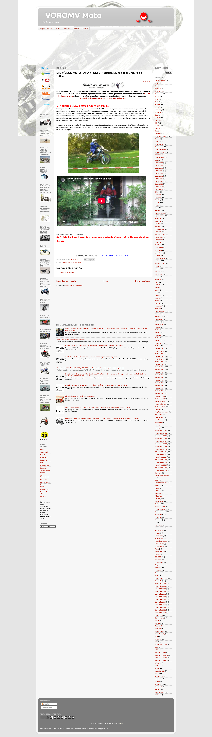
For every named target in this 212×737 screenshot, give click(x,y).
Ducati (157, 202)
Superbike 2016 (160, 594)
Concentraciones (160, 152)
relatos (157, 533)
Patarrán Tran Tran (161, 483)
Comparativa (159, 144)
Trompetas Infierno (161, 644)
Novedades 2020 (161, 449)
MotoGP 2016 (159, 362)
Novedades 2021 (161, 452)
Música (157, 409)
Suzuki (157, 620)
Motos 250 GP (160, 399)
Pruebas (158, 517)
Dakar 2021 (159, 184)
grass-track (159, 253)
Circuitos (158, 133)
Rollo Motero (44, 489)
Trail (156, 636)
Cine (156, 131)
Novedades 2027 (161, 468)
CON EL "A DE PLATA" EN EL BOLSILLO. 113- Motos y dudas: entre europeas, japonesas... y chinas (97, 407)
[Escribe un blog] (87, 260)
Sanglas (157, 554)
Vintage (157, 666)
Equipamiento (159, 216)
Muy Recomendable (161, 412)
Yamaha (157, 689)
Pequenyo (43, 460)
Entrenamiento (160, 213)
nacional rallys (159, 417)
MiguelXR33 (77, 262)
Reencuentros (159, 528)
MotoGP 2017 (159, 364)
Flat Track (158, 232)
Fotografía (158, 237)
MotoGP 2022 (159, 377)
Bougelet (158, 112)
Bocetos (76, 29)
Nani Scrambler (45, 482)
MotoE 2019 (159, 340)
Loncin (157, 290)
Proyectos (158, 514)
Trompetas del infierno (45, 471)
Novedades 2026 (161, 465)
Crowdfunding (159, 155)
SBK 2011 (158, 557)
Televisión (158, 628)
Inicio (105, 281)
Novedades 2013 (161, 430)
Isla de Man (159, 274)
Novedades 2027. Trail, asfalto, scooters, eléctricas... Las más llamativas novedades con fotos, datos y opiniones (102, 418)
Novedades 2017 (161, 441)
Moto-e (157, 327)
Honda (157, 266)
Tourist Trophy (160, 634)
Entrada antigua (142, 281)
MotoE (157, 338)
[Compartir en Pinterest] (94, 260)
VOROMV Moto (71, 15)
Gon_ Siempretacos (45, 476)
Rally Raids (158, 525)
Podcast (158, 504)
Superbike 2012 (160, 583)
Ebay (156, 208)
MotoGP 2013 (159, 354)
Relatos (58, 29)
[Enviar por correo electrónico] (85, 260)
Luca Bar (158, 295)
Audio (157, 102)
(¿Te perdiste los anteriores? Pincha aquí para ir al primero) (103, 98)
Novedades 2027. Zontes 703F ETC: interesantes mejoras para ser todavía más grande (94, 346)
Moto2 (157, 330)
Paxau (42, 449)
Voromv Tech (159, 676)
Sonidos (158, 573)
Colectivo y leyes (160, 136)
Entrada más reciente (66, 281)
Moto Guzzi (159, 324)
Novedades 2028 (161, 470)
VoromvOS (158, 679)
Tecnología (158, 626)
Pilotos (157, 499)
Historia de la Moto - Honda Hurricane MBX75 (80, 396)
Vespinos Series (160, 652)
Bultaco (157, 118)
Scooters (158, 559)
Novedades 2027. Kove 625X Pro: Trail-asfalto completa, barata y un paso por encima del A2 (96, 385)
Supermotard (159, 618)
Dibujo (157, 192)
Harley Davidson (160, 258)
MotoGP (158, 346)
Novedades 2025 (161, 462)
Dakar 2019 (159, 179)
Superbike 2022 (160, 610)
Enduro (70, 262)
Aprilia (157, 96)
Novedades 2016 (161, 438)
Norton (157, 425)
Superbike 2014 (160, 589)
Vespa (157, 650)
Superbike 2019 (160, 602)
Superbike (158, 581)
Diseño (157, 200)
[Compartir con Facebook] (91, 260)
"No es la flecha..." (161, 80)
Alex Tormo (159, 91)
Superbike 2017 (160, 597)
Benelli (157, 104)
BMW (65, 262)
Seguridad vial (160, 565)
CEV (156, 123)
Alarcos (157, 86)
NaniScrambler (160, 420)
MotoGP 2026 (159, 388)
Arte (156, 99)
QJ (156, 522)
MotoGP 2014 (159, 356)
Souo (157, 575)
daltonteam (159, 189)
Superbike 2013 (160, 586)
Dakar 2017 (159, 173)
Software (158, 570)
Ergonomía (158, 218)
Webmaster (159, 684)
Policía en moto (160, 506)
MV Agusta (158, 414)
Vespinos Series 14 (161, 660)
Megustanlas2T (45, 465)
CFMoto (157, 125)
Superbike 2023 (160, 613)
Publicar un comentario (66, 272)
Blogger (120, 723)
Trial (156, 642)
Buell (156, 115)
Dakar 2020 (159, 181)
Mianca (42, 455)
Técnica (67, 29)
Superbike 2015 (160, 591)
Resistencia (159, 536)
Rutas (157, 549)
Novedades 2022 (161, 454)
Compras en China (161, 149)
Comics (157, 141)
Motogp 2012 (159, 351)
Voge (157, 668)
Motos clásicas (160, 401)
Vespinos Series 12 (161, 655)
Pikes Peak (158, 496)
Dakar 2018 (159, 176)
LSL (156, 293)
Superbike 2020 (160, 605)
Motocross (158, 335)
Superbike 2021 (160, 607)
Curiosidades (159, 157)
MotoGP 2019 (159, 369)
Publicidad (158, 520)
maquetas (158, 306)
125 (156, 83)
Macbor (157, 300)
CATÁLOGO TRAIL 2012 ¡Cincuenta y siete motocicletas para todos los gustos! (91, 357)
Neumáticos (159, 422)
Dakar (157, 160)
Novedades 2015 (161, 436)
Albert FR (43, 496)
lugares (157, 298)
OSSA (157, 480)
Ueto (42, 463)
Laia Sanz (158, 285)
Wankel (157, 681)
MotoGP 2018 (159, 367)
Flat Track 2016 (160, 234)
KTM (156, 282)
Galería (85, 29)
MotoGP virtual (160, 396)
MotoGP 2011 (159, 348)
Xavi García (158, 687)
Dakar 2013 (159, 163)
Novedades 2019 (161, 446)
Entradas (46, 704)
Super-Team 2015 (161, 578)
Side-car (158, 567)
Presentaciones (160, 512)
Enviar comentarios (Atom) (74, 285)
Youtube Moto (160, 692)
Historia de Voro (160, 263)
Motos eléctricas (160, 404)
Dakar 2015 (159, 168)
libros (157, 287)
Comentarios (47, 708)
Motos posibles (160, 407)
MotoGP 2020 (159, 372)
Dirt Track (158, 194)
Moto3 (157, 332)
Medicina (158, 308)
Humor (157, 269)
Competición (159, 147)
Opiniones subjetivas (162, 475)
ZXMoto (158, 695)
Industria (158, 271)
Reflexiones (159, 530)
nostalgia (158, 428)
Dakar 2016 (159, 171)
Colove (157, 139)
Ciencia (157, 128)
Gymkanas (158, 255)
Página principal (46, 29)
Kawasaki (158, 279)
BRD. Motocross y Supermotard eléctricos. (71, 339)
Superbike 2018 (160, 599)
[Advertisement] (104, 49)
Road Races (159, 538)
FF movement (159, 229)
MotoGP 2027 (159, 391)
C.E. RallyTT (159, 120)
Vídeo (157, 663)
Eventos (158, 224)
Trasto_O (158, 639)
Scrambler (158, 562)
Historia (157, 261)
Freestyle (158, 242)
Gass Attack (44, 452)
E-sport (157, 205)
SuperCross (159, 615)
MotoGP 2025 (159, 385)
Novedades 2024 (161, 460)
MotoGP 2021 (159, 375)
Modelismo (159, 319)
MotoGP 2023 (159, 380)
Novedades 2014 (161, 433)
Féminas (158, 226)
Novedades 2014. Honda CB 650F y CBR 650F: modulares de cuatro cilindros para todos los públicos (90, 368)
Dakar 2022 (159, 187)
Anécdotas (158, 94)
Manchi (157, 303)
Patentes (158, 485)
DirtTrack (158, 197)
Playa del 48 (44, 457)
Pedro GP (43, 479)
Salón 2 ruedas (160, 551)
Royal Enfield (159, 546)
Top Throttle (159, 631)
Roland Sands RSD (161, 541)
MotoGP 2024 (159, 383)
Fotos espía (159, 239)
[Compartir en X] (89, 260)
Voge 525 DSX (160, 671)
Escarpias (43, 468)
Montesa (158, 322)
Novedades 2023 (161, 457)
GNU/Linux (158, 250)
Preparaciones (160, 509)
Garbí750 (158, 245)
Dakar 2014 (159, 165)
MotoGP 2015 (159, 359)
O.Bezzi (157, 473)
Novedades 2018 (161, 444)
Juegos (157, 277)
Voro (156, 673)
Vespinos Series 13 (161, 658)
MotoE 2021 (159, 343)
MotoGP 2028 (159, 393)
